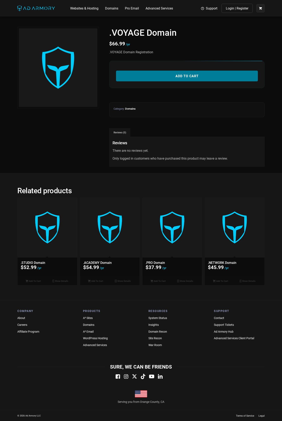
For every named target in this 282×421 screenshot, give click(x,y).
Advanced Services (95, 345)
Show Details (61, 280)
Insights (153, 325)
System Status (157, 318)
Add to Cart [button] (34, 280)
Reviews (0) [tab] (120, 132)
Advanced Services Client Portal (234, 338)
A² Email (88, 331)
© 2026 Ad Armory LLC (29, 415)
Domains (130, 108)
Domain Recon (157, 331)
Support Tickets (224, 325)
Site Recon (155, 338)
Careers (22, 325)
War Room (155, 345)
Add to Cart (187, 76)
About (21, 318)
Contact (219, 318)
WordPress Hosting (95, 338)
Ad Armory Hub (223, 331)
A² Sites (88, 318)
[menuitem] (84, 8)
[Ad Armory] (36, 8)
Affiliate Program (28, 331)
